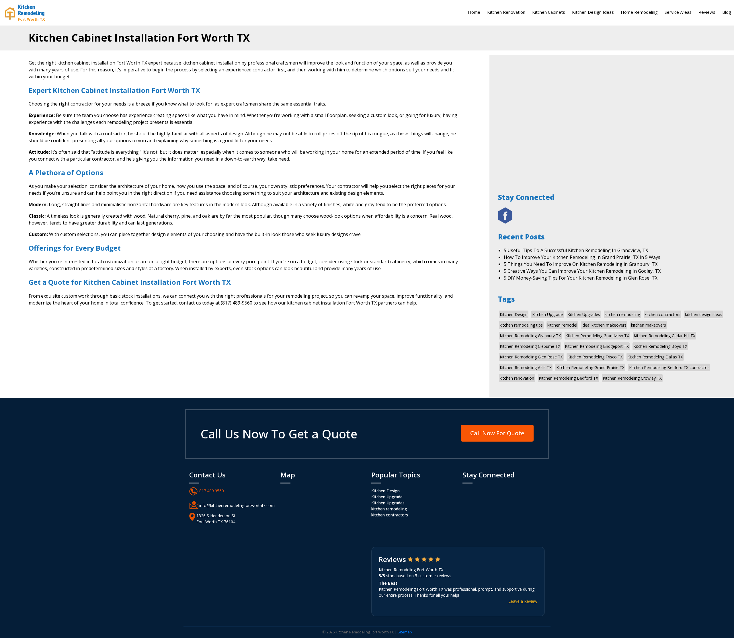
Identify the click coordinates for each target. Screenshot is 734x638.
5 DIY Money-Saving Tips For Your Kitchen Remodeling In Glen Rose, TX (580, 278)
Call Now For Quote (497, 433)
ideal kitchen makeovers (604, 325)
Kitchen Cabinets (548, 12)
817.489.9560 (211, 490)
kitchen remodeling (622, 314)
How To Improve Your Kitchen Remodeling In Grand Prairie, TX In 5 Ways (582, 257)
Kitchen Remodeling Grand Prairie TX (590, 367)
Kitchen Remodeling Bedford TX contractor (669, 367)
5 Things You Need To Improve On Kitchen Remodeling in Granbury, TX (580, 264)
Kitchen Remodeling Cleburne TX (530, 346)
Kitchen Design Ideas (593, 12)
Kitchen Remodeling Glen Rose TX (531, 357)
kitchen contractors (662, 314)
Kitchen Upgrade (547, 314)
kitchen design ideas (703, 314)
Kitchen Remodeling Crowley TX (632, 378)
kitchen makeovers (648, 325)
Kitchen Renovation (506, 12)
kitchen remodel (562, 325)
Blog (726, 12)
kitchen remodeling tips (521, 325)
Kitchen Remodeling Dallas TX (655, 357)
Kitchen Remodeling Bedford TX (568, 378)
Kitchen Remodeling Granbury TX (530, 335)
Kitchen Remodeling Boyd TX (660, 346)
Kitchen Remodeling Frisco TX (595, 357)
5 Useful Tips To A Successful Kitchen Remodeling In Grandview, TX (576, 250)
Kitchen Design (514, 314)
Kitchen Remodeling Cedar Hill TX (664, 335)
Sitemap (405, 632)
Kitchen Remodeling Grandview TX (597, 335)
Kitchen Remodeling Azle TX (526, 367)
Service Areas (678, 12)
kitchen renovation (517, 378)
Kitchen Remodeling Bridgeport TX (597, 346)
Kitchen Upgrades (583, 314)
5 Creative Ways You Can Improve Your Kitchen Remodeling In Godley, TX (582, 271)
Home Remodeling (639, 12)
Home (474, 12)
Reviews (706, 12)
